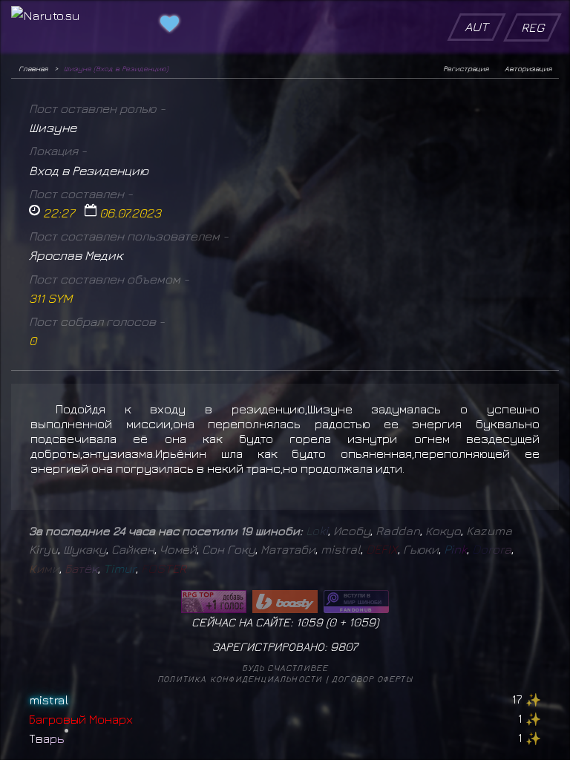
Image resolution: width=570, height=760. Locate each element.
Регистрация (465, 68)
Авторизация (528, 68)
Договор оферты (372, 678)
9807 (344, 646)
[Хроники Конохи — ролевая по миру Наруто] (356, 601)
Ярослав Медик (76, 255)
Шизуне (52, 127)
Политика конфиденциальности (239, 678)
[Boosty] (285, 601)
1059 (362, 622)
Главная (33, 68)
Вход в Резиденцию (88, 170)
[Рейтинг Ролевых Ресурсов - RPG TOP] (213, 601)
